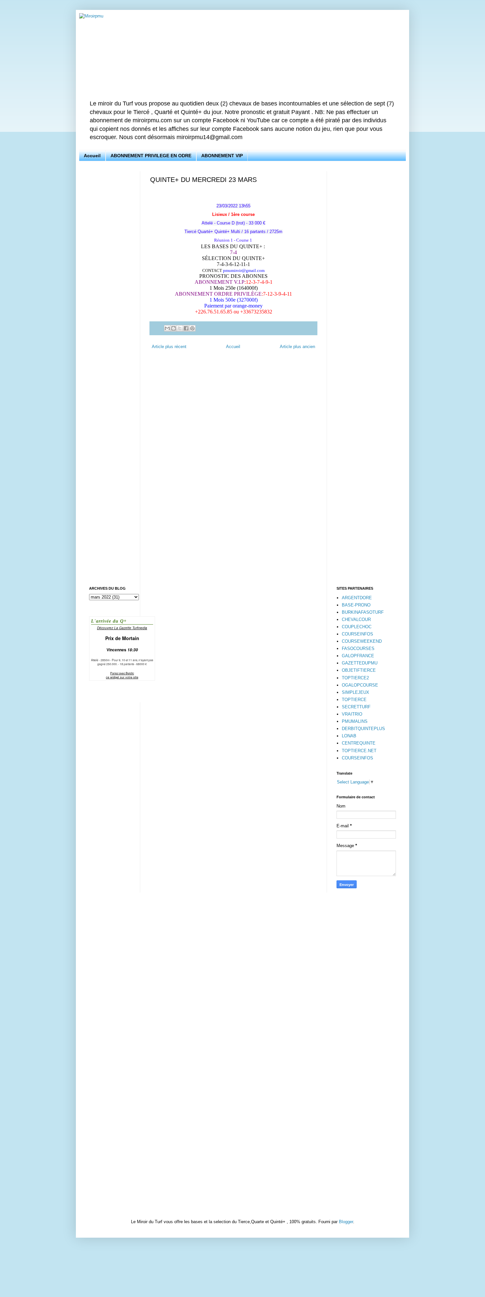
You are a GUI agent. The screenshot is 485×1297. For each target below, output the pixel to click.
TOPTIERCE (354, 699)
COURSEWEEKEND (362, 641)
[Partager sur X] (180, 328)
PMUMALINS (355, 721)
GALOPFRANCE (358, 655)
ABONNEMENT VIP (222, 155)
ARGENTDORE (357, 597)
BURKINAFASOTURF (363, 612)
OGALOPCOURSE (360, 685)
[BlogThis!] (173, 328)
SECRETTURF (356, 706)
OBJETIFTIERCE (359, 670)
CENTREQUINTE (358, 743)
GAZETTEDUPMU (359, 663)
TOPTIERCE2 (355, 677)
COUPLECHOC (357, 626)
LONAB (349, 735)
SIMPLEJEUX (355, 692)
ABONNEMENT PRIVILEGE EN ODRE (151, 155)
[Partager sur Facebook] (186, 328)
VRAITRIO (352, 714)
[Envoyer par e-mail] (167, 328)
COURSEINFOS (357, 634)
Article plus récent (169, 346)
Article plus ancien (297, 346)
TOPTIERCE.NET (359, 750)
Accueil (92, 155)
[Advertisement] (109, 270)
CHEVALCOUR (356, 619)
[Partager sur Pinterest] (192, 328)
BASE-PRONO (356, 605)
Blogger (346, 1221)
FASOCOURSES (358, 648)
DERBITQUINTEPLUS (363, 728)
